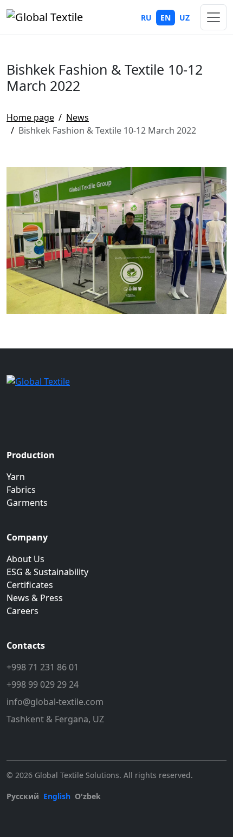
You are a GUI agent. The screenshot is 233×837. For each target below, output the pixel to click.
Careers (22, 611)
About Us (25, 559)
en (165, 17)
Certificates (30, 585)
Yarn (16, 477)
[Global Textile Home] (45, 17)
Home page (30, 117)
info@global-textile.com (55, 702)
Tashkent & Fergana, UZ (55, 719)
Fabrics (21, 490)
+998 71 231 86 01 (43, 667)
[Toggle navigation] (213, 17)
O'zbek (88, 796)
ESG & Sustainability (47, 572)
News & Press (35, 598)
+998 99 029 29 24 (43, 684)
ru (146, 17)
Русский (23, 796)
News (77, 117)
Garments (27, 503)
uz (184, 17)
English (56, 796)
